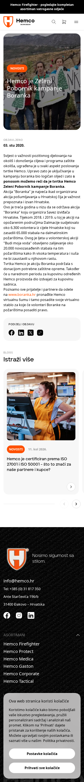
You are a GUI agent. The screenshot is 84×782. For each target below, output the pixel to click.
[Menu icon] (76, 22)
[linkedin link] (31, 615)
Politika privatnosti (58, 740)
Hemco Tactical (18, 681)
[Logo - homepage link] (19, 21)
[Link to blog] (71, 487)
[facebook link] (6, 615)
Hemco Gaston (18, 666)
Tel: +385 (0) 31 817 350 (21, 588)
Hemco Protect (18, 651)
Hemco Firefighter (24, 5)
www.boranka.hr (22, 294)
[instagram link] (19, 615)
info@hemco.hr (18, 581)
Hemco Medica (18, 659)
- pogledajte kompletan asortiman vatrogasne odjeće (47, 7)
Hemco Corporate (21, 674)
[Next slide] (76, 504)
